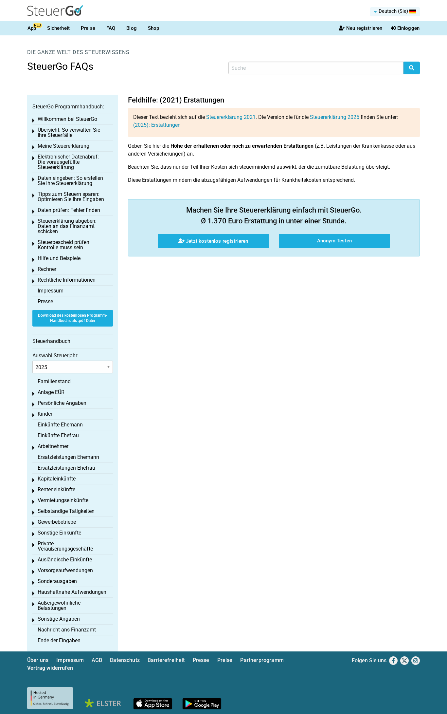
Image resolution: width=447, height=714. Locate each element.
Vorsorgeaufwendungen (65, 570)
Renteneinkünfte (56, 489)
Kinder (45, 414)
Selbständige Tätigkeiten (66, 511)
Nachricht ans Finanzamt (67, 630)
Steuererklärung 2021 (231, 117)
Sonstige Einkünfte (59, 533)
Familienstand (54, 381)
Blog (131, 28)
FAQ (110, 28)
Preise (88, 28)
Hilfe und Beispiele (59, 258)
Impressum (50, 291)
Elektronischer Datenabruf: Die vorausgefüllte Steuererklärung (68, 162)
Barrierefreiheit (166, 660)
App (31, 28)
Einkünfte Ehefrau (58, 435)
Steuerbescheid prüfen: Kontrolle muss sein (64, 245)
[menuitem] (395, 11)
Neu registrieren (364, 28)
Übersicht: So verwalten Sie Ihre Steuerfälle (69, 132)
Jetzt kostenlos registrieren (216, 241)
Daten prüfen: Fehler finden (69, 210)
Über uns (37, 660)
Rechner (47, 269)
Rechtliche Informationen (67, 280)
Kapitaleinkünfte (57, 479)
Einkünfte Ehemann (60, 425)
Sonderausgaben (57, 581)
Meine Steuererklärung (63, 146)
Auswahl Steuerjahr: (55, 355)
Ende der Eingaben (59, 640)
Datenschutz (125, 660)
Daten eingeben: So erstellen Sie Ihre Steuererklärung (70, 180)
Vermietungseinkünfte (63, 500)
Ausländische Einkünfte (65, 559)
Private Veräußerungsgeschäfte (65, 546)
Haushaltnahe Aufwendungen (72, 592)
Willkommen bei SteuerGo (67, 119)
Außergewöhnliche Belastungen (59, 605)
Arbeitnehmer (53, 446)
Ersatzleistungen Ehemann (68, 457)
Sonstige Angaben (59, 619)
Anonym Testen (334, 241)
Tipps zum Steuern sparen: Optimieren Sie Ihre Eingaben (71, 196)
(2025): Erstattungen (157, 125)
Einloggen (408, 28)
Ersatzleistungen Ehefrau (66, 468)
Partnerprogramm (261, 660)
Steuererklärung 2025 (334, 117)
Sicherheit (58, 28)
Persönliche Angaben (62, 403)
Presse (45, 301)
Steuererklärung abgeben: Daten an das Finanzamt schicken (67, 226)
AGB (97, 660)
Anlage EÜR (51, 392)
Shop (153, 28)
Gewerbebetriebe (57, 522)
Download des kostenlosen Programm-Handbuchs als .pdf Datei (72, 318)
